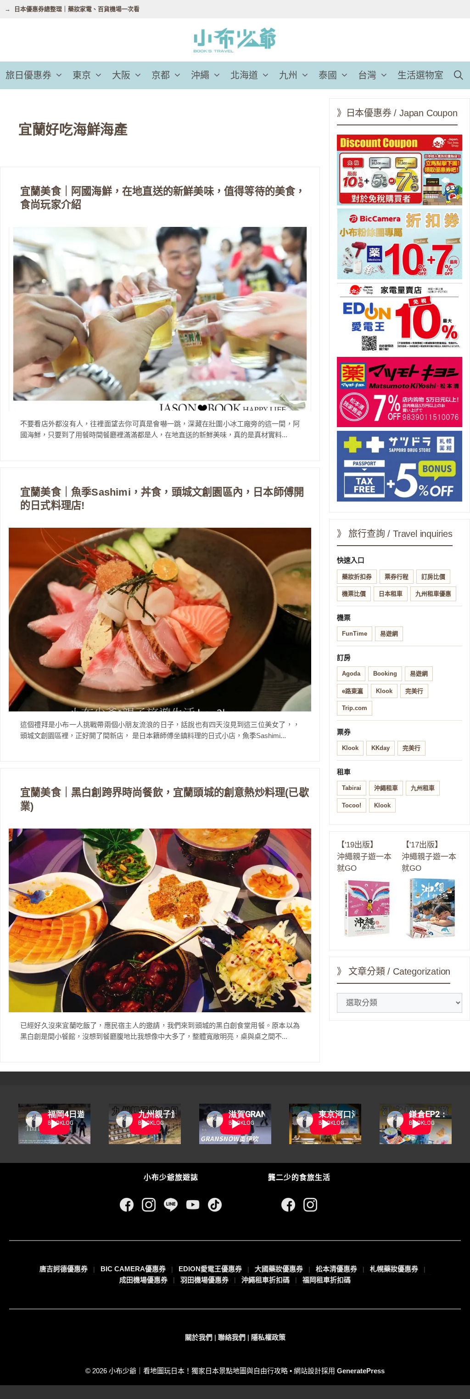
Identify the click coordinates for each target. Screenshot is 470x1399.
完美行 (414, 691)
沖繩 (200, 75)
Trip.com (354, 708)
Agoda (351, 673)
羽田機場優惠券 (204, 1280)
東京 (82, 75)
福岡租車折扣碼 (326, 1280)
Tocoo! (351, 805)
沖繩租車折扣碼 (265, 1280)
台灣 (367, 75)
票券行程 (396, 576)
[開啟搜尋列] (458, 75)
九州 (288, 75)
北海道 (244, 75)
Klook (384, 691)
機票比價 (354, 593)
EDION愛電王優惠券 (210, 1269)
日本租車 (391, 593)
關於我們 (199, 1337)
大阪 (121, 75)
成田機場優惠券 (143, 1280)
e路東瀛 (352, 691)
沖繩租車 (386, 787)
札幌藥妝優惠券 (394, 1269)
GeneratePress (361, 1371)
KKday (380, 748)
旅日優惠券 (28, 75)
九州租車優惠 (433, 593)
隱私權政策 (268, 1337)
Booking (385, 673)
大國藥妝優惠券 (279, 1269)
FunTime (354, 633)
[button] (59, 75)
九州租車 (423, 787)
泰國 (328, 75)
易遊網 (389, 633)
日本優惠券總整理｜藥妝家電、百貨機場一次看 (77, 9)
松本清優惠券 (336, 1269)
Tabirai (351, 787)
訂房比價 (433, 576)
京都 (160, 75)
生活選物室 (420, 75)
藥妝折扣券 (357, 576)
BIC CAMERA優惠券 (133, 1269)
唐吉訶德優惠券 (63, 1269)
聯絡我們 (232, 1337)
